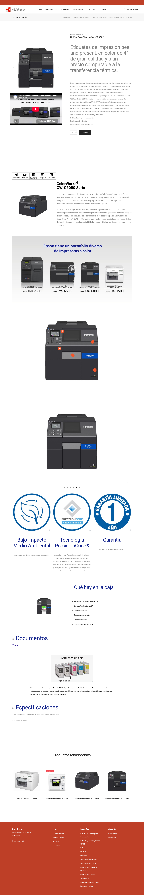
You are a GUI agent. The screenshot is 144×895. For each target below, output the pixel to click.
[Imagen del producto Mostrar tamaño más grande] (33, 206)
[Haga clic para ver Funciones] (25, 176)
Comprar (85, 132)
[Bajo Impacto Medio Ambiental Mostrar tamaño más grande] (31, 512)
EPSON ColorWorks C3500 (27, 798)
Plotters (83, 852)
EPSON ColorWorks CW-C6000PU (117, 798)
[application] (72, 269)
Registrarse (112, 838)
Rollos (82, 848)
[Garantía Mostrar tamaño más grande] (112, 512)
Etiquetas (83, 856)
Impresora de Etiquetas (81, 17)
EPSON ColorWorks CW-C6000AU (87, 798)
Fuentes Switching (86, 886)
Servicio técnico (79, 9)
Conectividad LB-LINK (88, 874)
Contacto (102, 9)
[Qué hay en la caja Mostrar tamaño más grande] (44, 606)
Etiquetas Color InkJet (99, 17)
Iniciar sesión (132, 9)
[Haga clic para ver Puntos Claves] (16, 176)
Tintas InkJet (84, 878)
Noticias (92, 9)
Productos (65, 9)
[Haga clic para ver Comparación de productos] (33, 176)
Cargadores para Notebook (89, 882)
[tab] (64, 487)
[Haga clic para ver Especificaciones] (42, 176)
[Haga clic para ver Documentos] (51, 176)
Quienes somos (51, 9)
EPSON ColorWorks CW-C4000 (57, 798)
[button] (58, 67)
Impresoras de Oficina (88, 863)
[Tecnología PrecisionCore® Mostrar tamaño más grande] (72, 512)
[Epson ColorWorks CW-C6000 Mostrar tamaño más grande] (72, 441)
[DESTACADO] (57, 781)
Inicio (40, 9)
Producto (66, 17)
